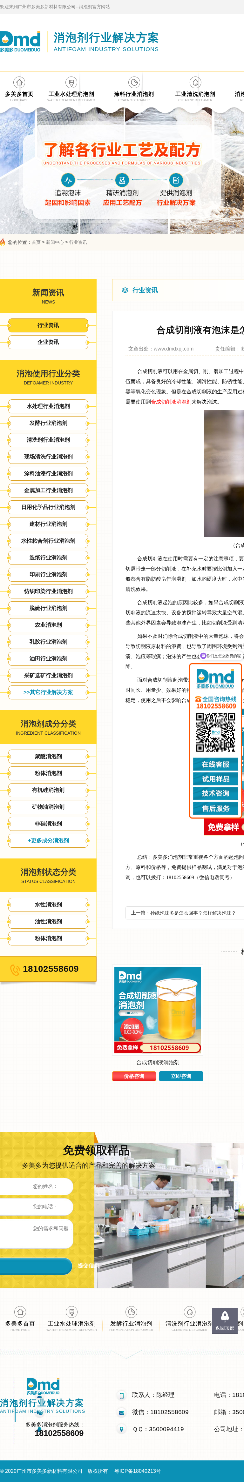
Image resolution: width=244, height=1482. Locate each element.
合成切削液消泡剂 (171, 401)
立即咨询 (181, 1076)
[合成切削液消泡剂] (157, 1054)
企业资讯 (48, 342)
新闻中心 (55, 242)
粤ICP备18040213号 (137, 1471)
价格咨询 (134, 1076)
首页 (36, 242)
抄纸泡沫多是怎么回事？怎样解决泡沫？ (193, 913)
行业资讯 (78, 242)
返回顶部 (224, 1328)
